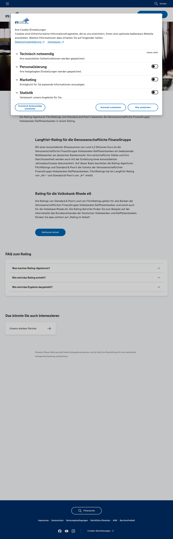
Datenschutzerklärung (28, 41)
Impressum (54, 41)
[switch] (154, 66)
